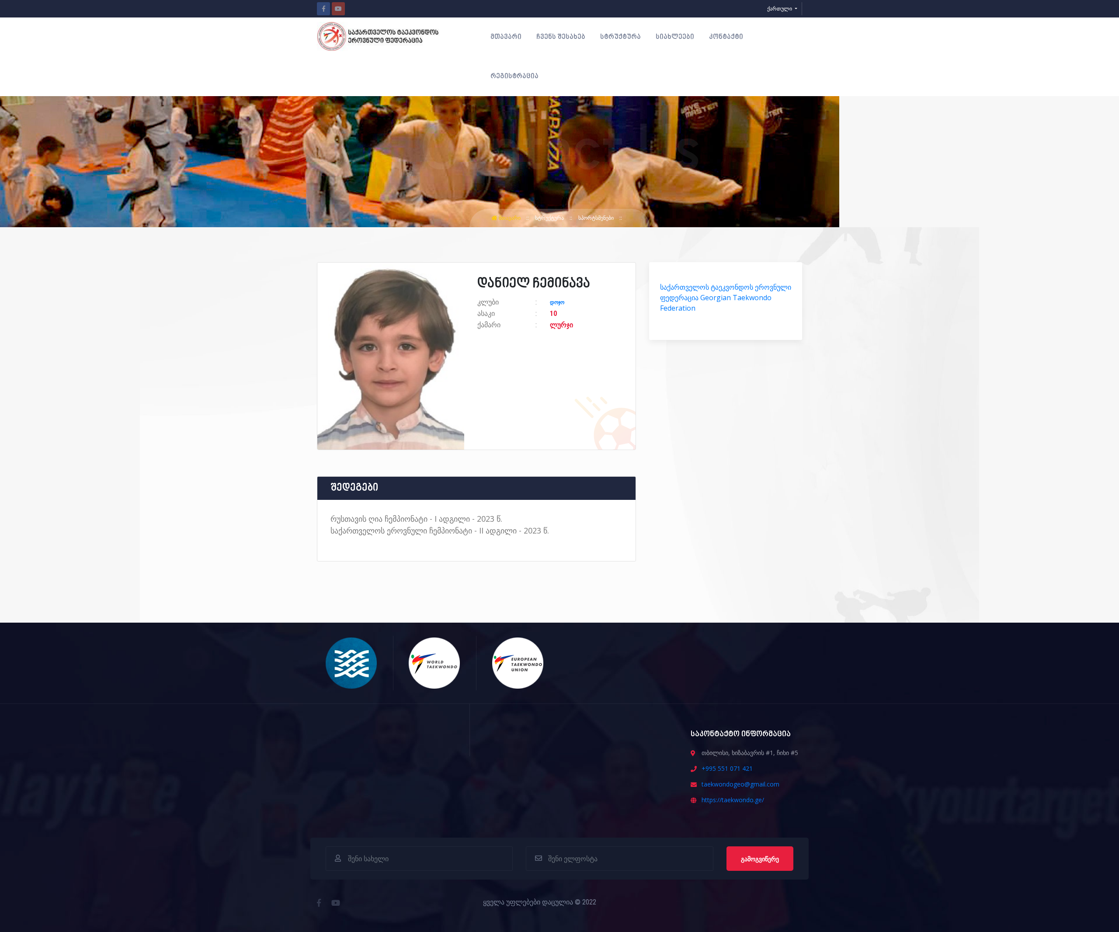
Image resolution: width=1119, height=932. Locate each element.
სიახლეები (675, 37)
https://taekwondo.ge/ (733, 800)
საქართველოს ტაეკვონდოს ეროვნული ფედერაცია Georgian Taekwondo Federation (725, 297)
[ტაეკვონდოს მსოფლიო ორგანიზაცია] (434, 662)
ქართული (780, 8)
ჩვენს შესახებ (560, 37)
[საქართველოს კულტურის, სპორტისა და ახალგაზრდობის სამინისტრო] (351, 662)
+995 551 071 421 (727, 768)
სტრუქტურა (620, 37)
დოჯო (557, 302)
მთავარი (505, 37)
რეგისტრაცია (514, 76)
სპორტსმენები (596, 218)
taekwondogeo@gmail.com (740, 784)
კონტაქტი (726, 37)
